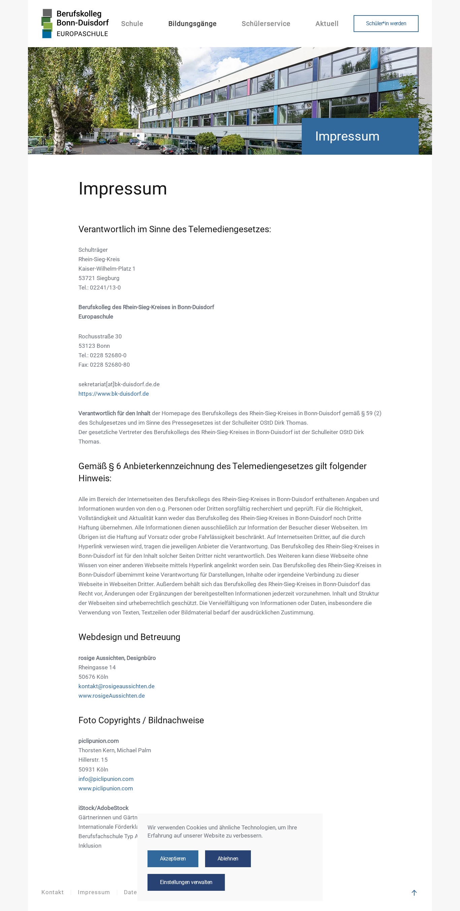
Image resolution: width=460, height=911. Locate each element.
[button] (414, 893)
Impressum (94, 892)
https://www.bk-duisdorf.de (113, 394)
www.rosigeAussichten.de (111, 696)
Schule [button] (132, 24)
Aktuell (327, 24)
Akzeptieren (173, 859)
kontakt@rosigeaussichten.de (116, 686)
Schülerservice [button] (266, 24)
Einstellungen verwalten (186, 882)
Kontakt (52, 892)
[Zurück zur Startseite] (75, 23)
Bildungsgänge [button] (192, 24)
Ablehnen (228, 859)
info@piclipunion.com (106, 779)
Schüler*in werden (386, 24)
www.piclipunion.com (105, 788)
